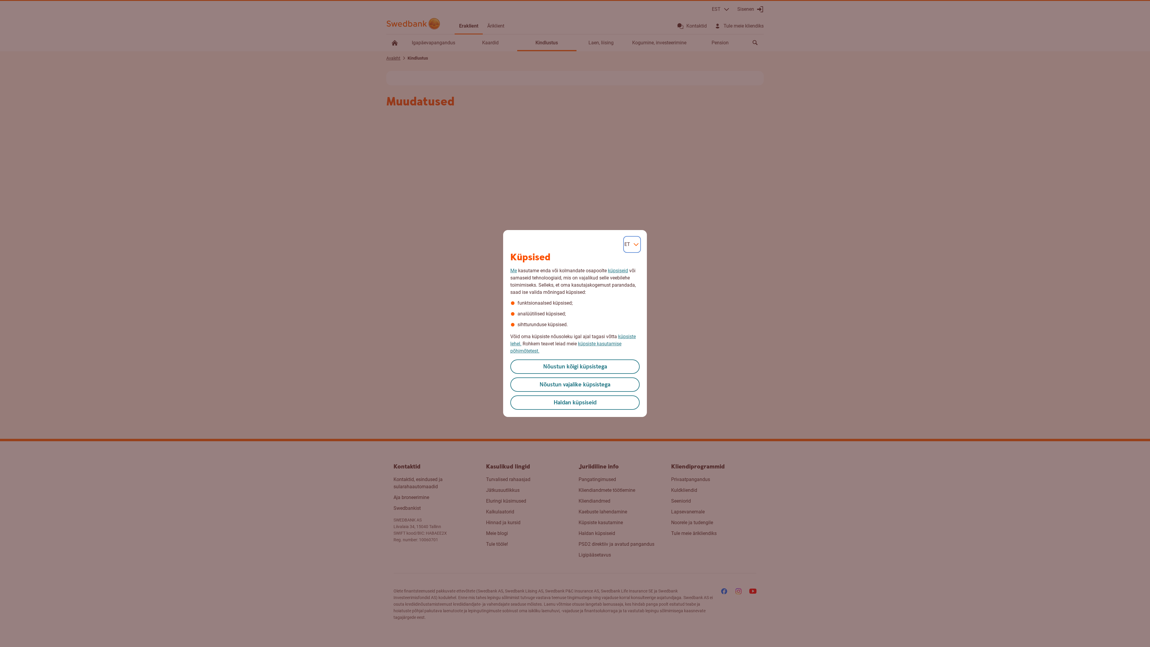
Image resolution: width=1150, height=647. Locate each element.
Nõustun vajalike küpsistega (575, 384)
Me (513, 270)
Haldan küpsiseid (575, 402)
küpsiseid (618, 270)
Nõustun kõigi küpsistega (575, 367)
